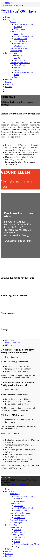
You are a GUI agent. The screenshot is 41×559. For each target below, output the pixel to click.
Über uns (9, 84)
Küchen (17, 70)
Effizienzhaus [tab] (10, 345)
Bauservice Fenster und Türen (26, 544)
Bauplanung (15, 22)
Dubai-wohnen (20, 60)
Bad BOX (17, 58)
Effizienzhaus (19, 29)
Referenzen (10, 79)
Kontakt (8, 86)
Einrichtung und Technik (19, 62)
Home (7, 17)
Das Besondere (16, 55)
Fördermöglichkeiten (18, 48)
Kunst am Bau (11, 53)
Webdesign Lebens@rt (18, 485)
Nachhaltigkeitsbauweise (20, 41)
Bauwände (18, 34)
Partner (8, 82)
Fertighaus (9, 19)
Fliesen (17, 67)
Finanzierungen (16, 50)
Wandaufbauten (20, 39)
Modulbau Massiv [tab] (12, 343)
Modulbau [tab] (9, 340)
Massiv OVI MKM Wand (23, 36)
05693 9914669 (11, 3)
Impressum (5, 477)
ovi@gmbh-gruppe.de (14, 5)
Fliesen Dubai (19, 65)
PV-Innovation (20, 43)
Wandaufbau (15, 31)
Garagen (17, 77)
